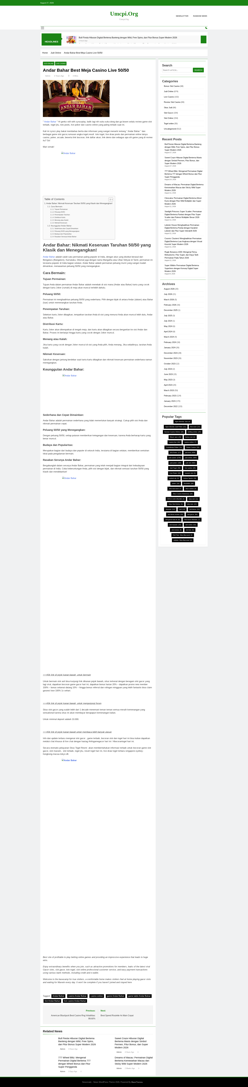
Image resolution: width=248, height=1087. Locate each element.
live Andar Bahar (52, 1001)
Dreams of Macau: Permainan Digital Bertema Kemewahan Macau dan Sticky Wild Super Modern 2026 (134, 1060)
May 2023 (168, 380)
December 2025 (170, 310)
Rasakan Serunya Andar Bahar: (66, 237)
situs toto (192, 504)
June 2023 (168, 374)
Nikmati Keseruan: (61, 223)
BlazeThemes (137, 1082)
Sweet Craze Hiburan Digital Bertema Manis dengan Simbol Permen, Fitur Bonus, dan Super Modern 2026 (183, 160)
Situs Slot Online (176, 504)
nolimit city (174, 478)
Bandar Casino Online (174, 432)
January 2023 (169, 401)
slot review (177, 530)
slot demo (194, 509)
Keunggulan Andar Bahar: (61, 226)
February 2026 (170, 305)
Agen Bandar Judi (182, 422)
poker (175, 483)
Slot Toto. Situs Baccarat (182, 535)
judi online (191, 458)
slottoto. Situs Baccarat (182, 540)
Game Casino (192, 447)
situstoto (170, 509)
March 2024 (169, 337)
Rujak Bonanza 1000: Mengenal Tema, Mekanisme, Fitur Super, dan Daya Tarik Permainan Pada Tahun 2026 (181, 255)
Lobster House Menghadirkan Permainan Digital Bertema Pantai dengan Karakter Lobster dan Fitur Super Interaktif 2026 (182, 228)
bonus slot (190, 437)
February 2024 (170, 342)
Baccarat (195, 427)
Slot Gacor (168, 113)
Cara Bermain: (57, 207)
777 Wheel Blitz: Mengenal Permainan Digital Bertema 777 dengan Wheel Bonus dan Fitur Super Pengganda (183, 174)
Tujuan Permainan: (61, 209)
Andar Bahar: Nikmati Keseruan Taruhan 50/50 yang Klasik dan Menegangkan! (79, 203)
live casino (190, 468)
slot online (190, 525)
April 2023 (168, 385)
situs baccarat (175, 489)
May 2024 (168, 326)
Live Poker (175, 473)
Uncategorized (170, 129)
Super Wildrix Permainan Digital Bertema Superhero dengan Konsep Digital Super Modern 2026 (182, 268)
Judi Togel (175, 468)
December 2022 (170, 406)
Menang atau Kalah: (62, 220)
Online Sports (189, 478)
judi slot (190, 463)
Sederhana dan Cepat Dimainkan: (66, 228)
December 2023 (170, 353)
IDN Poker (175, 452)
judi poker (175, 463)
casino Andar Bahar (77, 996)
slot (182, 509)
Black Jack (175, 437)
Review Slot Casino (172, 102)
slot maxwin (175, 525)
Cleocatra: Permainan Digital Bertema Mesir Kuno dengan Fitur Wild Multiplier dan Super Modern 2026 (183, 201)
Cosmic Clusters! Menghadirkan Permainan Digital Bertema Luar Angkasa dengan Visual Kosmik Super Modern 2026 (183, 241)
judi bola (190, 452)
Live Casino (61, 63)
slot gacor (192, 514)
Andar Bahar (50, 121)
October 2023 (169, 364)
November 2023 (170, 358)
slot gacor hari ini (172, 520)
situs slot (193, 499)
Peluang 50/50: (60, 212)
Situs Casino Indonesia (183, 494)
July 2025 (168, 315)
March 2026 (169, 299)
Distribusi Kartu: (60, 217)
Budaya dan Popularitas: (63, 234)
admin (47, 76)
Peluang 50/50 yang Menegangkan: (67, 231)
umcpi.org (124, 13)
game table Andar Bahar (139, 996)
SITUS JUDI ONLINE (175, 499)
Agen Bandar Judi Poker (175, 427)
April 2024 (168, 331)
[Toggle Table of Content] (109, 199)
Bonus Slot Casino (172, 86)
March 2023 (169, 390)
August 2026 (169, 289)
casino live (174, 442)
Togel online (169, 123)
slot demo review (175, 514)
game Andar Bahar (115, 996)
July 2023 (168, 369)
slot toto (190, 530)
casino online (97, 996)
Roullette (188, 483)
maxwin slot (190, 473)
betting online (194, 432)
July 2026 (168, 294)
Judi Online (48, 63)
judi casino (175, 458)
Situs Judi (168, 107)
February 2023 (170, 396)
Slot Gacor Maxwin (192, 520)
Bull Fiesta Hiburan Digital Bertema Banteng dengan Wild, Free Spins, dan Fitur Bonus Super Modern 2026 (128, 37)
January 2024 (169, 347)
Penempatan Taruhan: (62, 215)
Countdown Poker (174, 447)
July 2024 (168, 321)
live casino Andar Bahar (75, 1001)
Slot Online (168, 118)
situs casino (190, 489)
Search (198, 70)
